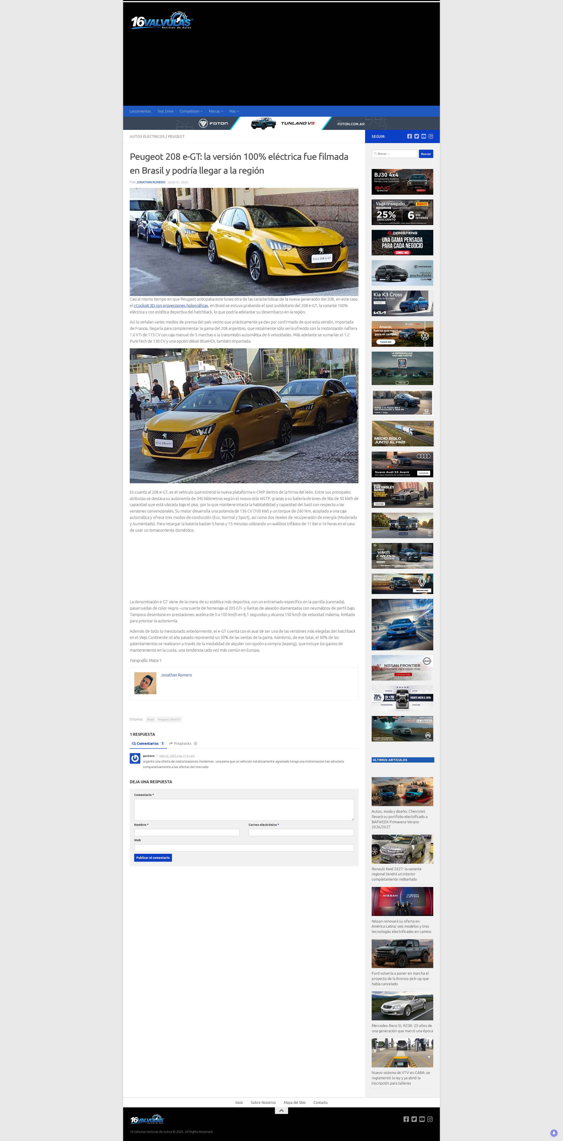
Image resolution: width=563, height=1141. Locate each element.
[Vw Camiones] (402, 537)
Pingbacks (185, 743)
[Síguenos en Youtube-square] (423, 136)
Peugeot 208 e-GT (169, 719)
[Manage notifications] (554, 1133)
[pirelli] (402, 224)
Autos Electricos (147, 136)
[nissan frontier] (402, 679)
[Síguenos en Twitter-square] (416, 136)
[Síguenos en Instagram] (430, 136)
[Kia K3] (402, 315)
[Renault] (402, 593)
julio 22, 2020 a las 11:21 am (176, 755)
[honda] (402, 414)
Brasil (150, 719)
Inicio (239, 1103)
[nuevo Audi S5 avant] (402, 476)
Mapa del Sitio (295, 1103)
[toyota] (402, 567)
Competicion (189, 111)
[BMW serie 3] (402, 649)
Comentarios (150, 743)
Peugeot (176, 136)
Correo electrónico (264, 825)
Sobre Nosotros (263, 1103)
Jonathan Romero (150, 182)
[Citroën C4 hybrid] (402, 740)
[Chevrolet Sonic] (402, 507)
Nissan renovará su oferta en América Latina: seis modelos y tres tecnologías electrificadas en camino (401, 926)
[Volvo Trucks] (402, 710)
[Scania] (403, 445)
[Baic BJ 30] (402, 193)
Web (137, 840)
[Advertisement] (281, 73)
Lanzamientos (140, 111)
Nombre (141, 825)
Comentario (144, 795)
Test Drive (165, 111)
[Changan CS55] (402, 284)
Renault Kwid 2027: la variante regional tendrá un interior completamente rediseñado (397, 874)
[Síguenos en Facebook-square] (409, 136)
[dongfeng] (402, 254)
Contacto (321, 1103)
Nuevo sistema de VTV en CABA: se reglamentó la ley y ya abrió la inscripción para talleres (401, 1077)
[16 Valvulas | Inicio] (163, 21)
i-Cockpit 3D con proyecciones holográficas (171, 305)
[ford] (402, 384)
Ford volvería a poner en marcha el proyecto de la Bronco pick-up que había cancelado (400, 978)
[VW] (402, 345)
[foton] (281, 123)
